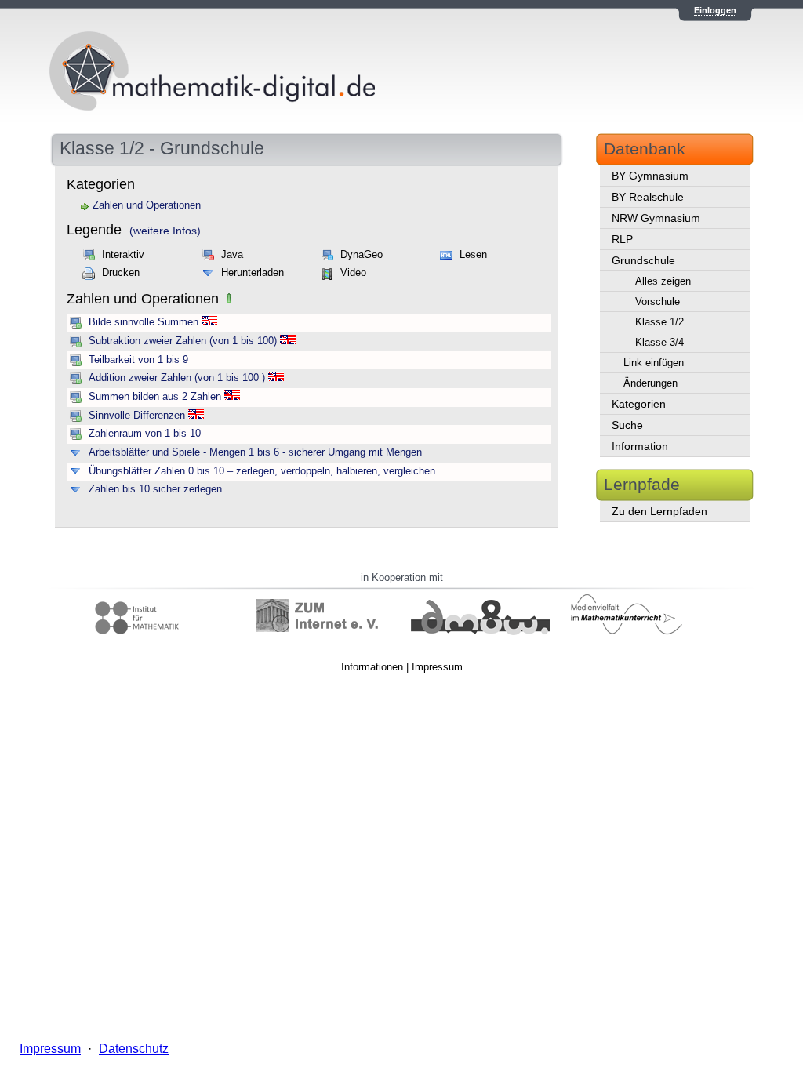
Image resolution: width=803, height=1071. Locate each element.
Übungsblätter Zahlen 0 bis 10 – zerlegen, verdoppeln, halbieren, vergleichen (262, 471)
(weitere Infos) (165, 230)
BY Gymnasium (650, 175)
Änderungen (650, 383)
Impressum (437, 667)
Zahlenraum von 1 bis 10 (145, 433)
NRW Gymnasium (656, 218)
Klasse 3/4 (659, 342)
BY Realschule (648, 197)
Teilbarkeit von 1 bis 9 (138, 359)
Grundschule (643, 260)
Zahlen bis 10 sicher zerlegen (155, 489)
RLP (622, 239)
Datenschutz (134, 1048)
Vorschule (657, 301)
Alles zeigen (663, 281)
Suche (627, 425)
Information (640, 446)
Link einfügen (653, 362)
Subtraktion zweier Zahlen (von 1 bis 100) (183, 341)
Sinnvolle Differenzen (137, 415)
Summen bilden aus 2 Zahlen (155, 396)
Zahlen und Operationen (147, 205)
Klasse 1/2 (659, 322)
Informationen (372, 667)
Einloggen (715, 10)
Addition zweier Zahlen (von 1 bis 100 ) (177, 377)
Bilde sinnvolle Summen (143, 322)
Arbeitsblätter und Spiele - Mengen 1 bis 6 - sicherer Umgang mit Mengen (255, 452)
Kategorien (639, 404)
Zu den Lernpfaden (659, 511)
